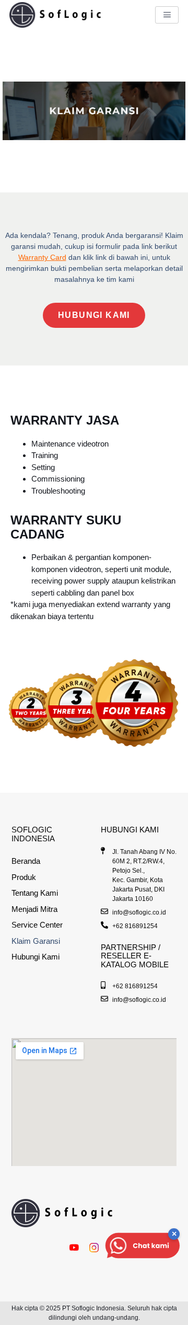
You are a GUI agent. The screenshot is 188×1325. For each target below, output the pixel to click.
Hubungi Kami (35, 956)
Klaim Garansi (35, 940)
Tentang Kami (34, 892)
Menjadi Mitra (34, 909)
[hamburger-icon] (167, 15)
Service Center (37, 924)
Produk (23, 877)
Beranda (25, 860)
